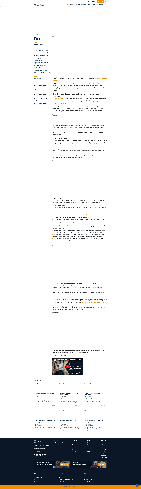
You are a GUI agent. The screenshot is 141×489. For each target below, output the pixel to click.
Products (78, 4)
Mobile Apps (74, 451)
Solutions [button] (83, 4)
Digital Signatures (75, 449)
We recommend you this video (40, 70)
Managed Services (58, 447)
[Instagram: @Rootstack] (42, 454)
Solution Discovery (58, 449)
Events (89, 1)
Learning (88, 447)
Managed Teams (58, 444)
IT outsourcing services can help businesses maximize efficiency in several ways (41, 52)
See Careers (102, 464)
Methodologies (90, 449)
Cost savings (36, 63)
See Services (64, 464)
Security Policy (104, 457)
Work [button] (89, 4)
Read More (52, 405)
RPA (72, 442)
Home (35, 31)
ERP (72, 444)
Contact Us (100, 1)
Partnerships (104, 449)
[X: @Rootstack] (40, 454)
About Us (103, 442)
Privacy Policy (104, 453)
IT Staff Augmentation (40, 85)
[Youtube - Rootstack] (45, 454)
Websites (74, 447)
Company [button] (101, 4)
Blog (38, 31)
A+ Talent (103, 444)
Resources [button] (94, 4)
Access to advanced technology (41, 68)
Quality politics (104, 455)
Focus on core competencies (40, 65)
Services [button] (72, 4)
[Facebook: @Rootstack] (34, 454)
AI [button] (67, 4)
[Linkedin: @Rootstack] (37, 454)
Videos (88, 451)
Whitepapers (89, 444)
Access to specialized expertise (41, 62)
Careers (94, 1)
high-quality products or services (96, 83)
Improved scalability (38, 67)
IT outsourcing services (57, 98)
